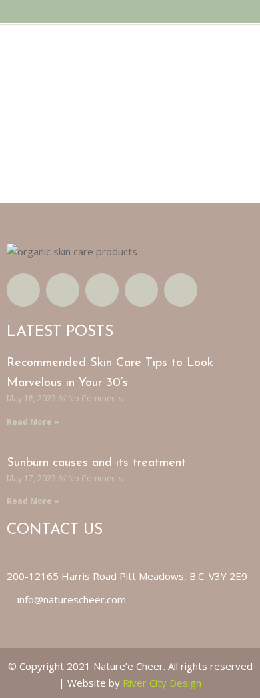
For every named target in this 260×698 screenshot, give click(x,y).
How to (33, 82)
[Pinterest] (180, 290)
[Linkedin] (141, 290)
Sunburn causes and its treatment (96, 463)
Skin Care (68, 82)
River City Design (162, 682)
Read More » (33, 421)
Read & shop (50, 174)
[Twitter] (62, 290)
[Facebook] (23, 290)
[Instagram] (102, 290)
